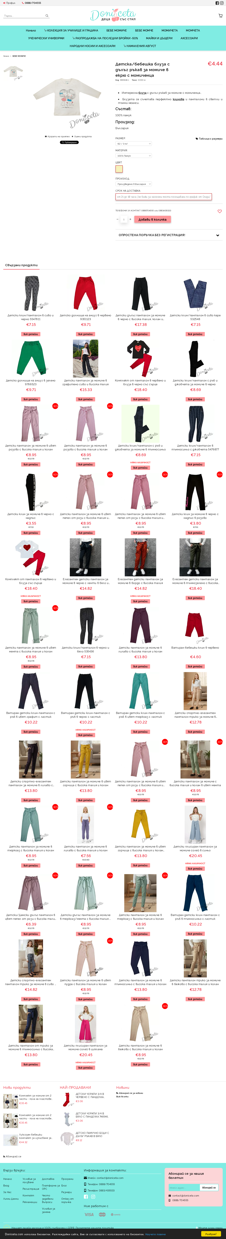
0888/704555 (33, 2)
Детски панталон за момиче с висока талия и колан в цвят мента (195, 783)
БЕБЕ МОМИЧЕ (117, 30)
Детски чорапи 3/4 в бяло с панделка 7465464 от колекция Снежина (92, 1115)
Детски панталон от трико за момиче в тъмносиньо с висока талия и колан (30, 1048)
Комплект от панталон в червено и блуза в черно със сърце (140, 382)
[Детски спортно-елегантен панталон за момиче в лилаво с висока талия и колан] (30, 760)
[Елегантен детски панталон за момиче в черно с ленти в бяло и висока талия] (85, 557)
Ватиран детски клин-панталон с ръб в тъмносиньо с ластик (195, 916)
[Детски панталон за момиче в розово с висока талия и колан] (86, 424)
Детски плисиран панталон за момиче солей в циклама (85, 1047)
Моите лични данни (211, 1227)
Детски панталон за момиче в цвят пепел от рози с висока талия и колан (85, 516)
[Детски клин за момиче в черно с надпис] (31, 492)
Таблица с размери (211, 138)
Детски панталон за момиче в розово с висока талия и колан (86, 447)
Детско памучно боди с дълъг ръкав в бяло (92, 1134)
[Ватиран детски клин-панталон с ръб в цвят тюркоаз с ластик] (140, 691)
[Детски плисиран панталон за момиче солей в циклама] (85, 1024)
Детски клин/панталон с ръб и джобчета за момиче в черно (195, 382)
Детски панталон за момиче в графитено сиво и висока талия (85, 382)
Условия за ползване (29, 1180)
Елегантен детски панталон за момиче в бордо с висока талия (140, 581)
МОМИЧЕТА (170, 30)
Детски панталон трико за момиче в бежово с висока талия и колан (195, 982)
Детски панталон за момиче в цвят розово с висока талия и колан (30, 447)
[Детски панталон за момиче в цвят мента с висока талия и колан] (31, 626)
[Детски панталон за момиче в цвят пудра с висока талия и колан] (86, 958)
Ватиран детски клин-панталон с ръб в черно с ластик (85, 714)
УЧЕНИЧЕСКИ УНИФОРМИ (46, 38)
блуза (142, 92)
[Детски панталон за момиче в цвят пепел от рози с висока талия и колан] (86, 492)
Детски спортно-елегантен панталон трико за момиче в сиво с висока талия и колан (30, 982)
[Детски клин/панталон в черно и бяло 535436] (86, 626)
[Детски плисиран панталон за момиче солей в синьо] (195, 825)
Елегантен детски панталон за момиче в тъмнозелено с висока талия (195, 581)
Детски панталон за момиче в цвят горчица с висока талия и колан (85, 783)
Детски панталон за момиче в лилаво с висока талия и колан (140, 649)
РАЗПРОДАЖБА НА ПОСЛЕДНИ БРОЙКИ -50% (107, 38)
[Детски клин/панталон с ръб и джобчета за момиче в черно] (195, 359)
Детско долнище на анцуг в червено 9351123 (85, 317)
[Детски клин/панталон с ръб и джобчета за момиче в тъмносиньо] (140, 424)
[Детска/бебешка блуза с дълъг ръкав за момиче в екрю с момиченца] (13, 71)
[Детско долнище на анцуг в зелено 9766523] (31, 359)
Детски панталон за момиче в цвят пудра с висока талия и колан (85, 982)
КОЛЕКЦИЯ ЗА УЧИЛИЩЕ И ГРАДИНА (72, 30)
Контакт (28, 1195)
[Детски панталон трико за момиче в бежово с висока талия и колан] (195, 958)
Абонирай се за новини (131, 1093)
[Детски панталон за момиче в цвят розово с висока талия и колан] (31, 424)
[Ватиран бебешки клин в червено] (195, 626)
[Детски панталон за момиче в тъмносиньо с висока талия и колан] (140, 958)
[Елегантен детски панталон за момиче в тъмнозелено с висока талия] (195, 557)
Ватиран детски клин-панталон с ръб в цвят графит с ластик (30, 714)
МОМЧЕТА (193, 30)
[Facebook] (86, 1197)
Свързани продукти (21, 265)
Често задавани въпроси (47, 1198)
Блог (64, 1185)
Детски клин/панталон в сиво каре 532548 (195, 317)
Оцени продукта (83, 136)
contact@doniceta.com (110, 1177)
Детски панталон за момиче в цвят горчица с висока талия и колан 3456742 (140, 849)
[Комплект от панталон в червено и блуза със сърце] (31, 557)
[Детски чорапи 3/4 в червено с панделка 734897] (67, 1099)
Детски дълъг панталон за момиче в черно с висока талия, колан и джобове (140, 317)
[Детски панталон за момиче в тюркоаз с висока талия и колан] (31, 825)
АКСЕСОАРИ (189, 38)
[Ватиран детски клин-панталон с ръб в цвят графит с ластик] (31, 691)
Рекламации (30, 1201)
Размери (66, 1192)
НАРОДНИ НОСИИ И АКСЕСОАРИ (92, 46)
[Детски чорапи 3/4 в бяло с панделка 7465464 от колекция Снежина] (67, 1119)
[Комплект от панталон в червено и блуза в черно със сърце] (140, 359)
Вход (6, 1185)
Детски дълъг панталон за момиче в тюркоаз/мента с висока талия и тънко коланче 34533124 (85, 917)
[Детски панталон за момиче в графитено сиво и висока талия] (85, 359)
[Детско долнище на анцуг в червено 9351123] (86, 293)
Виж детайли (31, 334)
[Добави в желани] (220, 211)
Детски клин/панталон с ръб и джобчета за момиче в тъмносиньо (140, 447)
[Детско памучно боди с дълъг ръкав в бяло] (67, 1138)
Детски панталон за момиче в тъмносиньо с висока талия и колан (140, 982)
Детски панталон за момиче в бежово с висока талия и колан (140, 1047)
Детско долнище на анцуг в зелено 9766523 (31, 382)
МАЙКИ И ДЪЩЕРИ (159, 38)
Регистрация (31, 1188)
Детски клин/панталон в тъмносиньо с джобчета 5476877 (195, 447)
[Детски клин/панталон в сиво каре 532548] (195, 293)
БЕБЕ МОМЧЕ (144, 30)
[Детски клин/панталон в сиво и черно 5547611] (31, 293)
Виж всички (122, 1096)
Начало (31, 30)
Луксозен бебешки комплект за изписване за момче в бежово (35, 1136)
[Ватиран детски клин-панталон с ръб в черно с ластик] (86, 691)
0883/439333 (107, 1190)
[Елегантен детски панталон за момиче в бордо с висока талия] (140, 557)
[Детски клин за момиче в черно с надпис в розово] (195, 492)
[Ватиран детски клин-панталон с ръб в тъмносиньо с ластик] (195, 893)
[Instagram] (93, 1197)
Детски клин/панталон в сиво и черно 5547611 (31, 317)
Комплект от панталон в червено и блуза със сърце (30, 581)
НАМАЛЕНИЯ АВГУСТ (141, 46)
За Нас (7, 1192)
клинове (178, 99)
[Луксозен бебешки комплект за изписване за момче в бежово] (10, 1140)
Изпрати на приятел (59, 136)
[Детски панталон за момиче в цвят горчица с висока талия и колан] (85, 760)
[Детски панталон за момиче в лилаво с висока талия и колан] (140, 626)
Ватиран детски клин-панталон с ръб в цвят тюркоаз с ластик (140, 714)
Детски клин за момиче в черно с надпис (30, 515)
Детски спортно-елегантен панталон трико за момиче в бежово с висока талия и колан (195, 715)
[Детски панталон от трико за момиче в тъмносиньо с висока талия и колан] (31, 1024)
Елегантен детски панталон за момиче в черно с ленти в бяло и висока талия (86, 581)
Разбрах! (211, 1234)
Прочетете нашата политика (95, 1227)
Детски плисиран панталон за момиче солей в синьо (195, 848)
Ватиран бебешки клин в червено (195, 647)
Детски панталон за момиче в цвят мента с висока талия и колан (30, 649)
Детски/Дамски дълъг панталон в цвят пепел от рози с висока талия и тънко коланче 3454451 (30, 917)
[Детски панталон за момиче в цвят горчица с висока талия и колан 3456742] (140, 825)
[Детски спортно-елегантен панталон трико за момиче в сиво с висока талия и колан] (31, 958)
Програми (67, 1178)
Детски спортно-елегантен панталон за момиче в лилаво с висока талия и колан (31, 783)
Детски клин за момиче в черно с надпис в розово (195, 515)
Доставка (48, 1178)
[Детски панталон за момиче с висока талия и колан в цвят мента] (195, 760)
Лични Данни (11, 1198)
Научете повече (155, 1234)
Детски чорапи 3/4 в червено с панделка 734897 (90, 1095)
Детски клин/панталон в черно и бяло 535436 (85, 649)
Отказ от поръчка (67, 1200)
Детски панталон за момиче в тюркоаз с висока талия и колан (30, 848)
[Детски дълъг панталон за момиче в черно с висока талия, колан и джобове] (140, 293)
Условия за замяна (48, 1210)
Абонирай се (13, 1156)
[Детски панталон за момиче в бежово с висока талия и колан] (140, 1024)
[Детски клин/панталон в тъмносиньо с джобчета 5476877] (195, 424)
